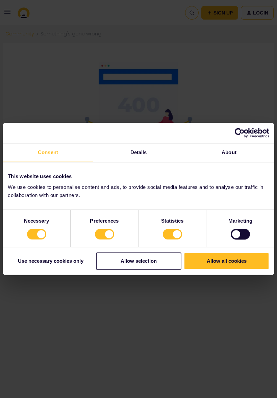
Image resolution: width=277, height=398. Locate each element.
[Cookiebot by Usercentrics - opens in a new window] (239, 133)
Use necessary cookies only (50, 261)
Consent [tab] (48, 152)
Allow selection (139, 261)
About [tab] (229, 152)
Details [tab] (138, 152)
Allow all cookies (227, 261)
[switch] (104, 234)
